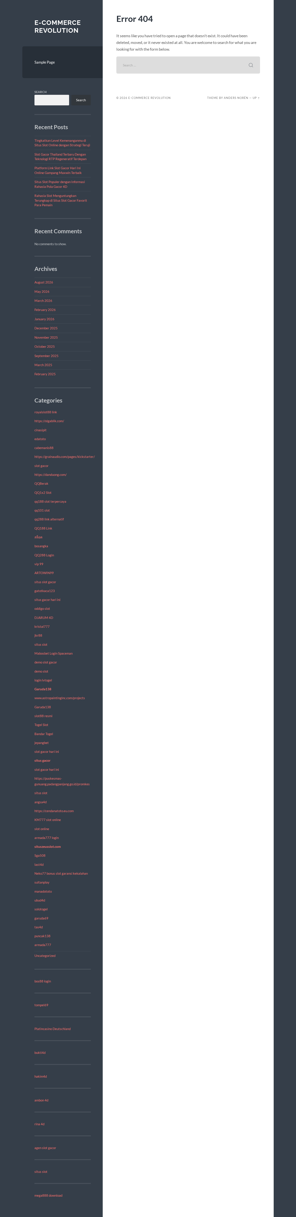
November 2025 (46, 337)
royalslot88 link (45, 412)
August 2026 (43, 282)
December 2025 (46, 328)
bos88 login (42, 981)
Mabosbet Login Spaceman (53, 653)
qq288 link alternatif (49, 519)
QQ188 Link (43, 528)
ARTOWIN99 (44, 573)
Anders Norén (236, 98)
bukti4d (40, 1052)
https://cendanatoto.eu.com (54, 811)
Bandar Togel (43, 734)
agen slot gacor (45, 1148)
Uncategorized (44, 956)
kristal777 (42, 626)
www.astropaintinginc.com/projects (59, 698)
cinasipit (40, 430)
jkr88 (38, 635)
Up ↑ (256, 98)
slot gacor (41, 466)
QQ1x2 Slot (43, 492)
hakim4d (40, 1076)
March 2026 (43, 301)
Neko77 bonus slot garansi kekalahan (61, 873)
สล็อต (38, 537)
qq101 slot (42, 510)
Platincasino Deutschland (52, 1029)
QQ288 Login (44, 555)
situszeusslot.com (47, 846)
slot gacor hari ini (46, 751)
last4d (39, 864)
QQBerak (41, 483)
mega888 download (48, 1195)
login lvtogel (43, 680)
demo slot (41, 671)
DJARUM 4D (43, 618)
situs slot (40, 644)
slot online (41, 829)
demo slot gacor (45, 662)
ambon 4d (41, 1100)
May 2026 (41, 291)
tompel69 (41, 1005)
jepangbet (41, 743)
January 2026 (44, 319)
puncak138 (42, 936)
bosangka (41, 546)
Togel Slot (41, 725)
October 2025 (44, 346)
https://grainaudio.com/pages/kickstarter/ (64, 457)
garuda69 (41, 918)
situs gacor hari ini (47, 600)
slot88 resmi (43, 716)
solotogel (41, 909)
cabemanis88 (44, 448)
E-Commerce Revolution (57, 26)
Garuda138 (42, 689)
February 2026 (45, 310)
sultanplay (41, 882)
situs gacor (42, 760)
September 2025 (46, 356)
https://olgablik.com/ (49, 421)
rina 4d (39, 1124)
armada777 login (46, 838)
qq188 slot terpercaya (50, 501)
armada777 (42, 945)
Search (40, 92)
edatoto (40, 439)
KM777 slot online (47, 820)
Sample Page (44, 62)
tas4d (38, 927)
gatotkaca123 (44, 591)
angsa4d (40, 802)
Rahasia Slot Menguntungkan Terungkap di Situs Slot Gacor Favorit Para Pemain (60, 200)
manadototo (43, 891)
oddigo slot (42, 608)
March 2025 (43, 365)
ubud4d (39, 900)
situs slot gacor (45, 582)
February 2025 (45, 374)
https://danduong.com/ (50, 474)
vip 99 (38, 564)
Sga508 (40, 855)
